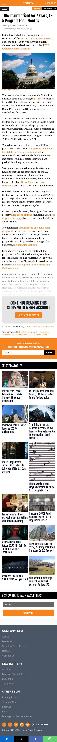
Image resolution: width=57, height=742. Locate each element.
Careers (6, 651)
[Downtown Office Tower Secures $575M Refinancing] (14, 422)
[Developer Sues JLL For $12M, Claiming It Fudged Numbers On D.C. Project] (42, 539)
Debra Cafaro (28, 182)
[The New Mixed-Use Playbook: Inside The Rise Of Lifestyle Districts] (42, 467)
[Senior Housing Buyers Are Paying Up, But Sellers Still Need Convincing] (14, 509)
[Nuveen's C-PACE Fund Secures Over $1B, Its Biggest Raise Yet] (42, 509)
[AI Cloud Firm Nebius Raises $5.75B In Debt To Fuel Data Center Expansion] (14, 539)
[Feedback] (27, 724)
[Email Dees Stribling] (31, 29)
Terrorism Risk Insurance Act (36, 38)
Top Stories (8, 683)
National (37, 9)
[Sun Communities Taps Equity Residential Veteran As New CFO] (42, 571)
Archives (7, 669)
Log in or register (28, 315)
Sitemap (6, 706)
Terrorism (44, 332)
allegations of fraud (21, 214)
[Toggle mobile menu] (3, 3)
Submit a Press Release (15, 646)
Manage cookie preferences (17, 716)
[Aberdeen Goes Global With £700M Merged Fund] (14, 571)
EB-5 (18, 332)
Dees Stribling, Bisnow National (15, 29)
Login (5, 711)
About (5, 636)
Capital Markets (49, 9)
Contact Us (8, 655)
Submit (49, 352)
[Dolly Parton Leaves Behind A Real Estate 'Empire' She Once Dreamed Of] (14, 387)
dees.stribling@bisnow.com (40, 326)
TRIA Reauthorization (37, 335)
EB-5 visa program (30, 332)
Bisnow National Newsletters (22, 596)
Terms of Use (9, 702)
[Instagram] (22, 724)
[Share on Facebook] (35, 739)
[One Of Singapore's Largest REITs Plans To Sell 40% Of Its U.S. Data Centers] (14, 467)
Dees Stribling (17, 326)
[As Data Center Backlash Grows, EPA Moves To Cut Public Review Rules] (42, 387)
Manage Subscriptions (14, 674)
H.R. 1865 (38, 98)
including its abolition (25, 245)
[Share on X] (21, 739)
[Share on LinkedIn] (7, 739)
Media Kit (7, 641)
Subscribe (50, 3)
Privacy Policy (10, 697)
